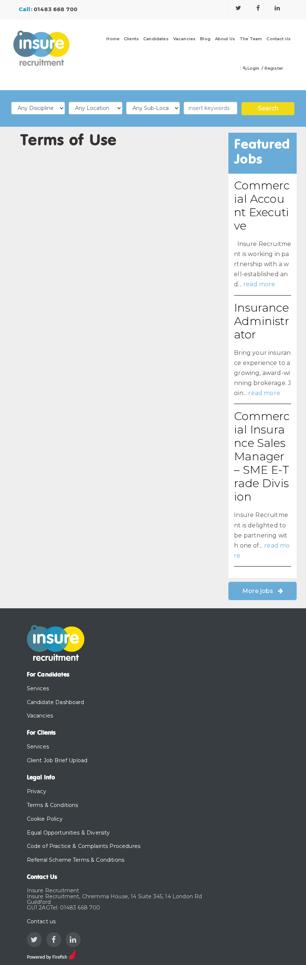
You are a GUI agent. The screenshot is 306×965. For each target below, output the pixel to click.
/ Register (272, 68)
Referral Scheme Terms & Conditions (75, 860)
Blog (205, 39)
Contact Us (278, 39)
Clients (131, 39)
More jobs (257, 591)
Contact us (41, 921)
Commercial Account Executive (262, 206)
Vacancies (184, 39)
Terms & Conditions (52, 805)
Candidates (156, 39)
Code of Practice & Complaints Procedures (83, 846)
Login (253, 68)
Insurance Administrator (261, 321)
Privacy (36, 791)
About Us (225, 39)
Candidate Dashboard (55, 702)
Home (112, 39)
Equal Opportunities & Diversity (68, 832)
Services (38, 688)
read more (259, 284)
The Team (251, 39)
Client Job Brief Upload (57, 760)
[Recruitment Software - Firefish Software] (51, 953)
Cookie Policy (45, 819)
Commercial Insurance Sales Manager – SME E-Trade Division (262, 456)
